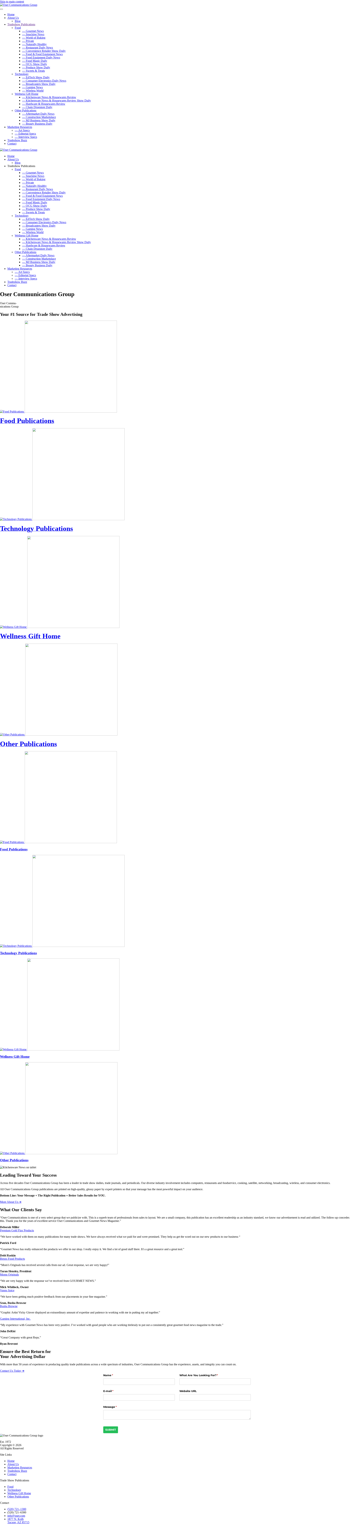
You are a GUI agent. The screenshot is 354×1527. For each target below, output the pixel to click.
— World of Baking (33, 37)
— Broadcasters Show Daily (38, 84)
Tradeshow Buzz (17, 140)
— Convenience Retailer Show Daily (44, 50)
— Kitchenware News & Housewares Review (49, 97)
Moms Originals (9, 1274)
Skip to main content (12, 1)
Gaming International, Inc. (15, 1318)
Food (18, 27)
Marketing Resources (19, 127)
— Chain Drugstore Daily (37, 107)
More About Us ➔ (10, 1201)
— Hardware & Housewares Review (43, 103)
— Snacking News (33, 34)
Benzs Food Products (12, 1258)
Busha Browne (9, 1306)
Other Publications (25, 110)
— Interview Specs (26, 137)
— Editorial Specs (25, 133)
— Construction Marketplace (39, 117)
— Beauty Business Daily (37, 123)
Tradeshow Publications (21, 24)
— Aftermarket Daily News (38, 113)
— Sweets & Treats (33, 70)
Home (11, 14)
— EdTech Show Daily (36, 77)
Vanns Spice (7, 1290)
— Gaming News (32, 87)
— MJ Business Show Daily (38, 120)
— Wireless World (33, 90)
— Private (28, 40)
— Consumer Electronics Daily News (44, 80)
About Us (13, 17)
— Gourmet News (33, 31)
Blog (17, 21)
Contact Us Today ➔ (12, 1370)
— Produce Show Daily (36, 67)
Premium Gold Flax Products (17, 1230)
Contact (11, 143)
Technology (22, 74)
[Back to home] (18, 4)
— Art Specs (22, 130)
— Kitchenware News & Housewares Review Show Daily (56, 100)
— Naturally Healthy (34, 44)
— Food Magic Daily (34, 60)
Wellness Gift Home (26, 93)
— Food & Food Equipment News (42, 54)
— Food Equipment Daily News (41, 57)
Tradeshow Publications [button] (21, 166)
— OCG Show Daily (34, 64)
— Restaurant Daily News (37, 47)
